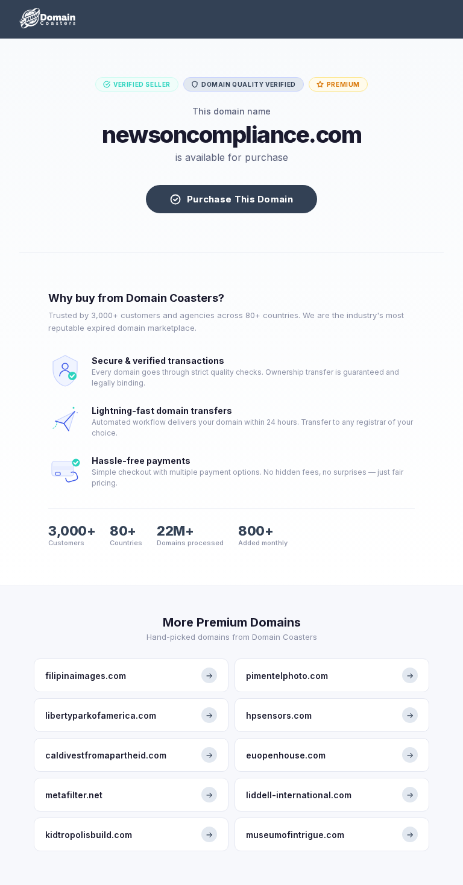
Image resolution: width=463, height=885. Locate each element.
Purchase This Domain (240, 199)
